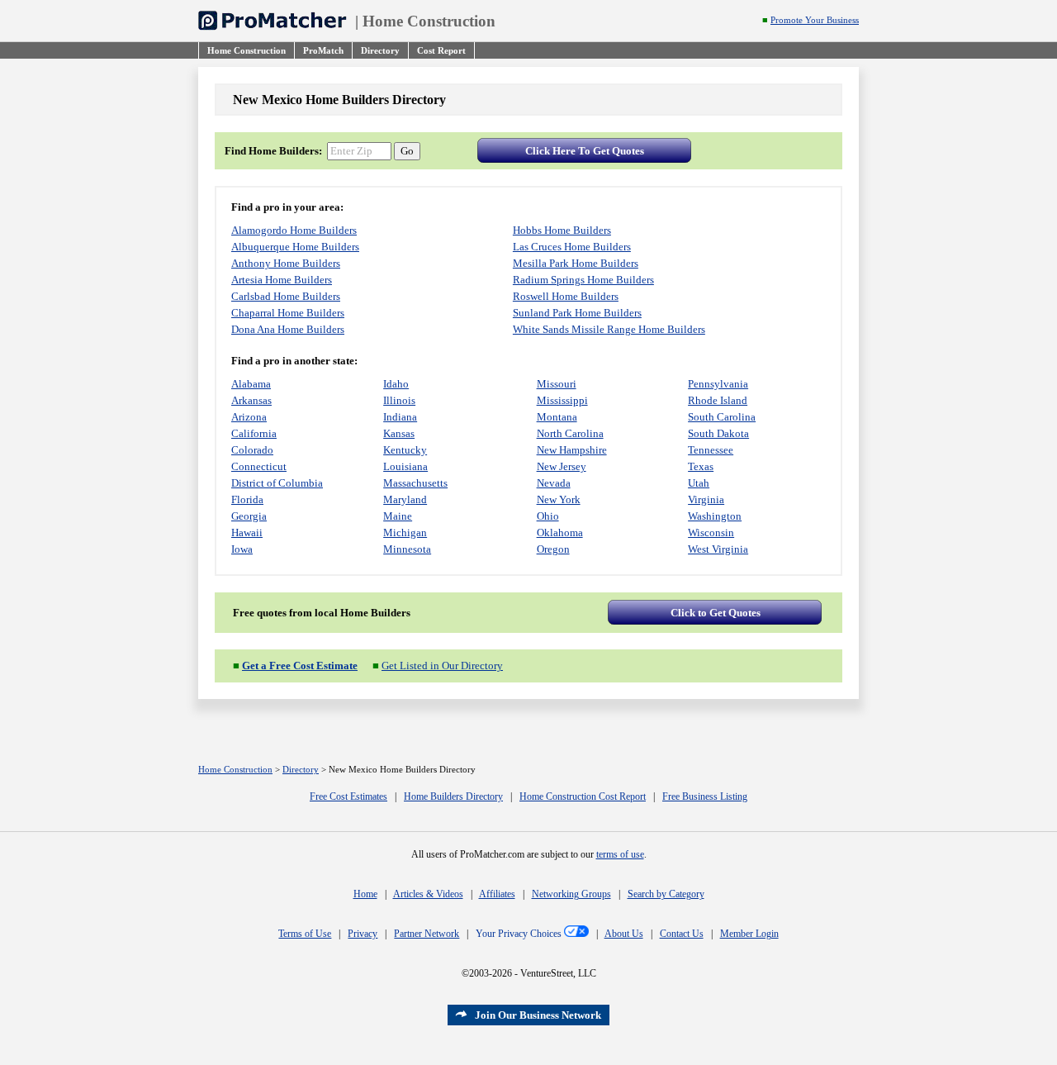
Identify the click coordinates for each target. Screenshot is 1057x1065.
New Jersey (561, 466)
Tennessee (710, 450)
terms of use (620, 854)
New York (559, 499)
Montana (557, 417)
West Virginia (718, 549)
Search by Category (666, 894)
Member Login (749, 933)
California (254, 433)
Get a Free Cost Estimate (300, 665)
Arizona (249, 417)
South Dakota (718, 433)
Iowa (242, 549)
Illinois (399, 400)
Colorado (252, 450)
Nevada (554, 483)
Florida (247, 499)
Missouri (556, 384)
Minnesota (407, 549)
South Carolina (722, 417)
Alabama (251, 384)
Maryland (405, 499)
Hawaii (247, 532)
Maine (397, 516)
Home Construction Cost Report (582, 796)
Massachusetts (415, 483)
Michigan (405, 532)
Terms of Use (304, 933)
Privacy (362, 933)
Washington (715, 516)
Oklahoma (560, 532)
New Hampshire (572, 450)
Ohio (548, 516)
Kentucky (405, 450)
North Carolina (570, 433)
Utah (698, 483)
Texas (700, 466)
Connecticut (259, 466)
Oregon (553, 549)
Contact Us (682, 933)
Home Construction (429, 21)
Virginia (706, 499)
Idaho (396, 384)
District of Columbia (277, 483)
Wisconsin (711, 532)
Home (365, 894)
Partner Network (426, 933)
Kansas (399, 433)
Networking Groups (571, 894)
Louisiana (405, 466)
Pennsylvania (718, 384)
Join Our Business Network (538, 1015)
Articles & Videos (428, 894)
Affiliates (497, 894)
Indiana (400, 417)
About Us (623, 933)
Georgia (249, 516)
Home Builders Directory (453, 796)
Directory (300, 769)
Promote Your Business (814, 20)
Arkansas (251, 400)
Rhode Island (717, 400)
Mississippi (562, 400)
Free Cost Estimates (348, 796)
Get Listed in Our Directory (442, 665)
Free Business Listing (704, 796)
